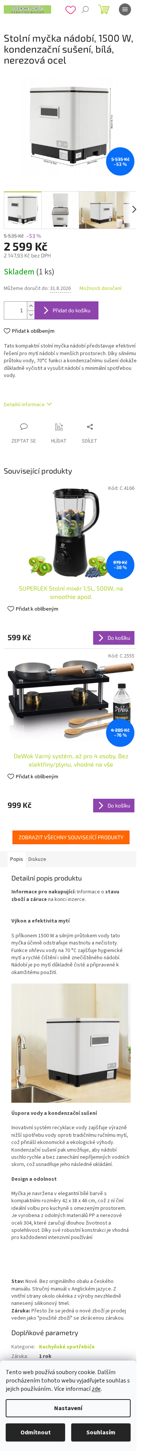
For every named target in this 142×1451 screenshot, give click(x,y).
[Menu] (125, 9)
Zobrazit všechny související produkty (71, 837)
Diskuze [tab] (37, 859)
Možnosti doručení (101, 288)
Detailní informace (24, 404)
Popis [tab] (16, 859)
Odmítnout (35, 1432)
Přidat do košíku (72, 310)
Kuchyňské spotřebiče (67, 1347)
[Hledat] (85, 9)
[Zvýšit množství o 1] (30, 306)
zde (96, 1389)
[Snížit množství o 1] (30, 314)
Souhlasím (100, 1432)
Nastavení (68, 1408)
